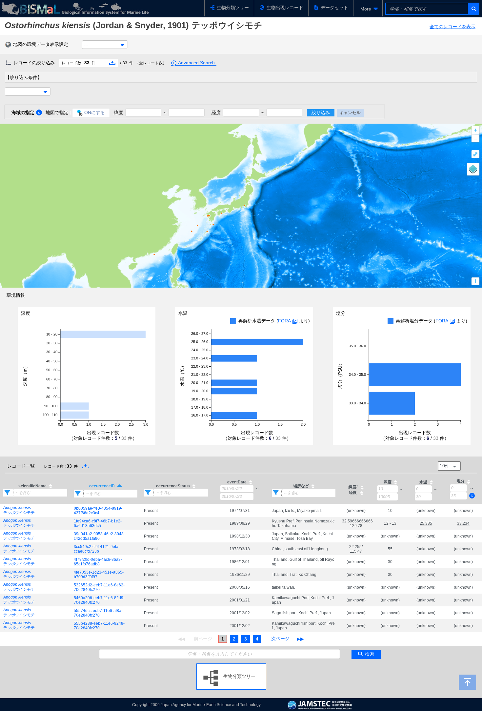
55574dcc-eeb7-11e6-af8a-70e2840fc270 (98, 613)
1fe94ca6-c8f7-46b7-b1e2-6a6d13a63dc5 (98, 523)
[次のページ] (280, 639)
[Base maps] (473, 169)
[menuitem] (368, 8)
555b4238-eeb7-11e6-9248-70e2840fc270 (99, 625)
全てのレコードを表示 (452, 26)
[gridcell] (35, 510)
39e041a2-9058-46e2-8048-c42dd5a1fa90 (99, 536)
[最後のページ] (300, 638)
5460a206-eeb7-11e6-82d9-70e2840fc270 (99, 600)
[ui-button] (473, 8)
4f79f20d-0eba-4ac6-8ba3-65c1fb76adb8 (98, 561)
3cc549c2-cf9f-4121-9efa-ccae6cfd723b (97, 549)
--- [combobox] (86, 44)
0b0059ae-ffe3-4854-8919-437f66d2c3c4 (98, 510)
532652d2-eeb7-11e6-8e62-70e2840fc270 (99, 587)
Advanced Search (196, 62)
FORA (284, 320)
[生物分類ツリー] (231, 666)
